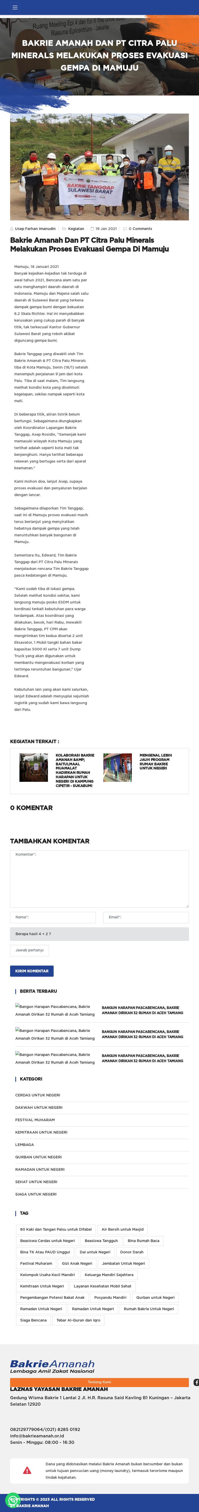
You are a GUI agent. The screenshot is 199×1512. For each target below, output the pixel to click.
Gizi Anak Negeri (77, 1264)
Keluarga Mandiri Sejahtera (109, 1275)
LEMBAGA (24, 1145)
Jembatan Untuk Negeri (123, 1264)
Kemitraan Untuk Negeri (42, 1286)
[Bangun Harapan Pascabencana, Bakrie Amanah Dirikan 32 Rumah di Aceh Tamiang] (58, 1011)
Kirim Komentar (31, 971)
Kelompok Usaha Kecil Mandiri (47, 1275)
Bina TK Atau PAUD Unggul (45, 1252)
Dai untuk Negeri (95, 1252)
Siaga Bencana (33, 1320)
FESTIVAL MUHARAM (35, 1120)
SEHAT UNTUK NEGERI (36, 1182)
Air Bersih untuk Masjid (123, 1229)
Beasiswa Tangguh (101, 1241)
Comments (142, 229)
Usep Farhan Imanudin (35, 229)
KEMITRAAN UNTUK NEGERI (41, 1132)
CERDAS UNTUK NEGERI (37, 1095)
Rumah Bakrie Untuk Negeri (149, 1309)
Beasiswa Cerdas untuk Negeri (47, 1241)
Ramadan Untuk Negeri (41, 1309)
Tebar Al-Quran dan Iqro (78, 1320)
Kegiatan (75, 229)
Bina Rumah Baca (143, 1241)
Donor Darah (132, 1252)
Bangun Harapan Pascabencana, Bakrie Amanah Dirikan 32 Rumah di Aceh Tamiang (142, 1010)
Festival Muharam (36, 1264)
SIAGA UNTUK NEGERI (35, 1194)
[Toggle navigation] (15, 7)
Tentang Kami (99, 1382)
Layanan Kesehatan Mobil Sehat (102, 1286)
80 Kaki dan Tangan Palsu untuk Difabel (56, 1229)
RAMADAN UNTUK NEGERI (40, 1170)
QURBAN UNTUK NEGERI (38, 1157)
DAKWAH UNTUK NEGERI (38, 1108)
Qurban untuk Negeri (155, 1298)
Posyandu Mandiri (110, 1298)
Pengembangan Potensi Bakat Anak (52, 1298)
